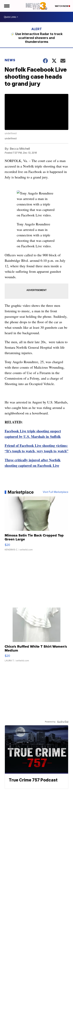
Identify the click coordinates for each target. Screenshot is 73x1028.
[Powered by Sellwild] (62, 721)
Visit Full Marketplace (55, 492)
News (10, 60)
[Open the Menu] (6, 6)
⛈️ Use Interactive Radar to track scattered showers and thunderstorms (36, 38)
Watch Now (62, 6)
